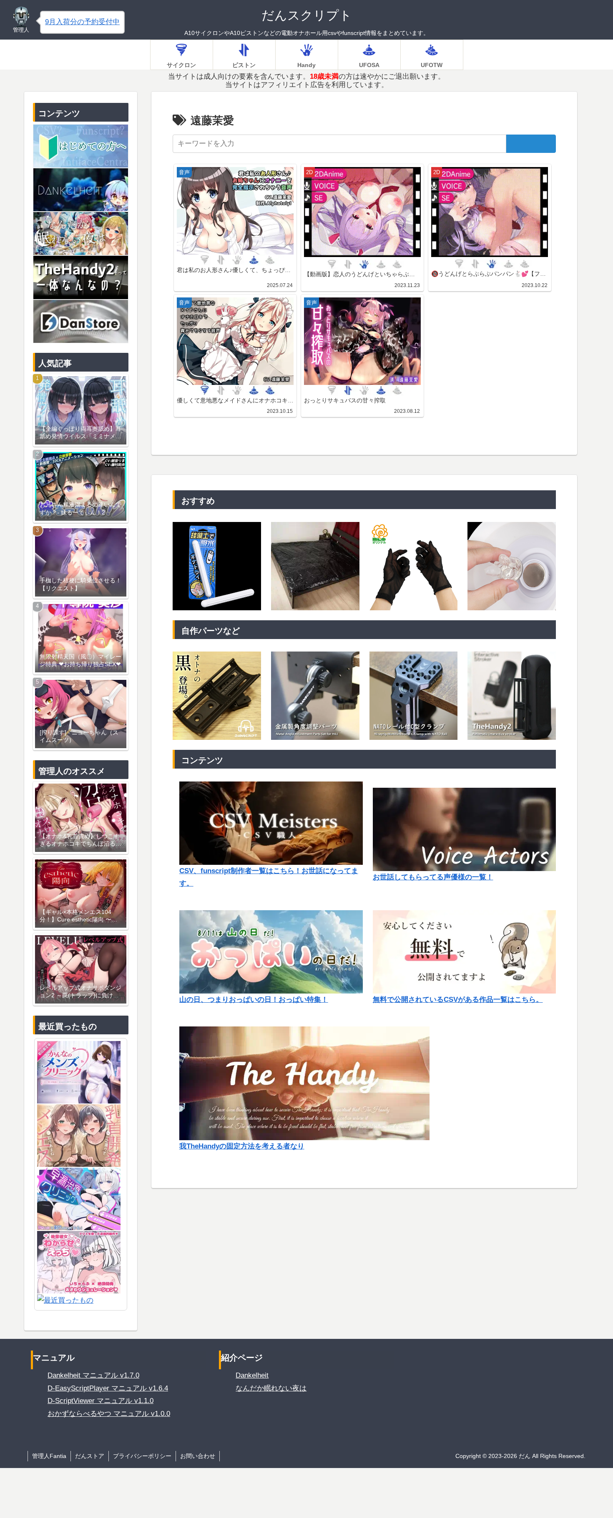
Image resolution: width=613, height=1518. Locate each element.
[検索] (531, 144)
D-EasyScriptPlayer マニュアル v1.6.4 (108, 1388)
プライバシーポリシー (142, 1456)
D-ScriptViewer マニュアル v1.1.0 (100, 1401)
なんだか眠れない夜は (271, 1388)
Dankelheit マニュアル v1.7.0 (93, 1375)
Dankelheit (252, 1375)
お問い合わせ (197, 1456)
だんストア (89, 1456)
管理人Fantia (49, 1456)
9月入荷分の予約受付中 (82, 22)
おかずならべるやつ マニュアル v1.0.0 (109, 1414)
